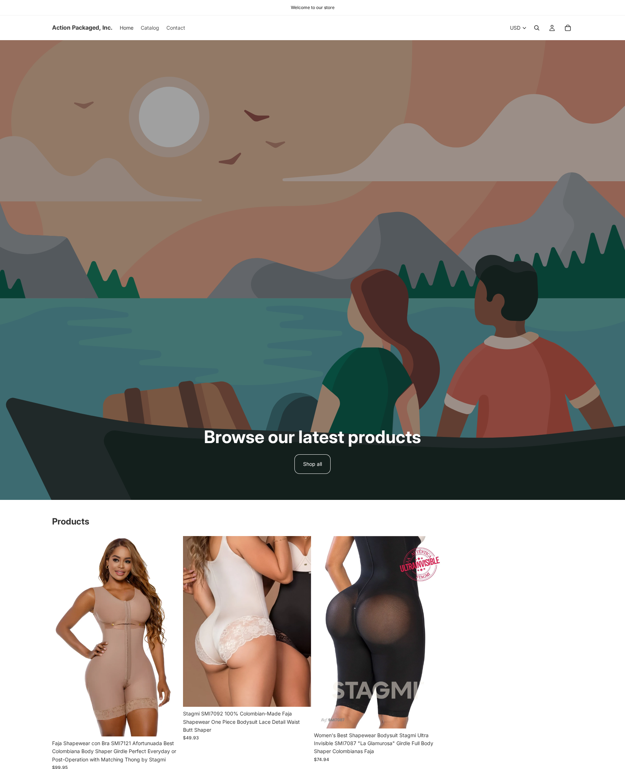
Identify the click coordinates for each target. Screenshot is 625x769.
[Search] (537, 28)
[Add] (430, 717)
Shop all (312, 464)
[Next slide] (169, 636)
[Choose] (168, 725)
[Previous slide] (63, 636)
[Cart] (568, 28)
